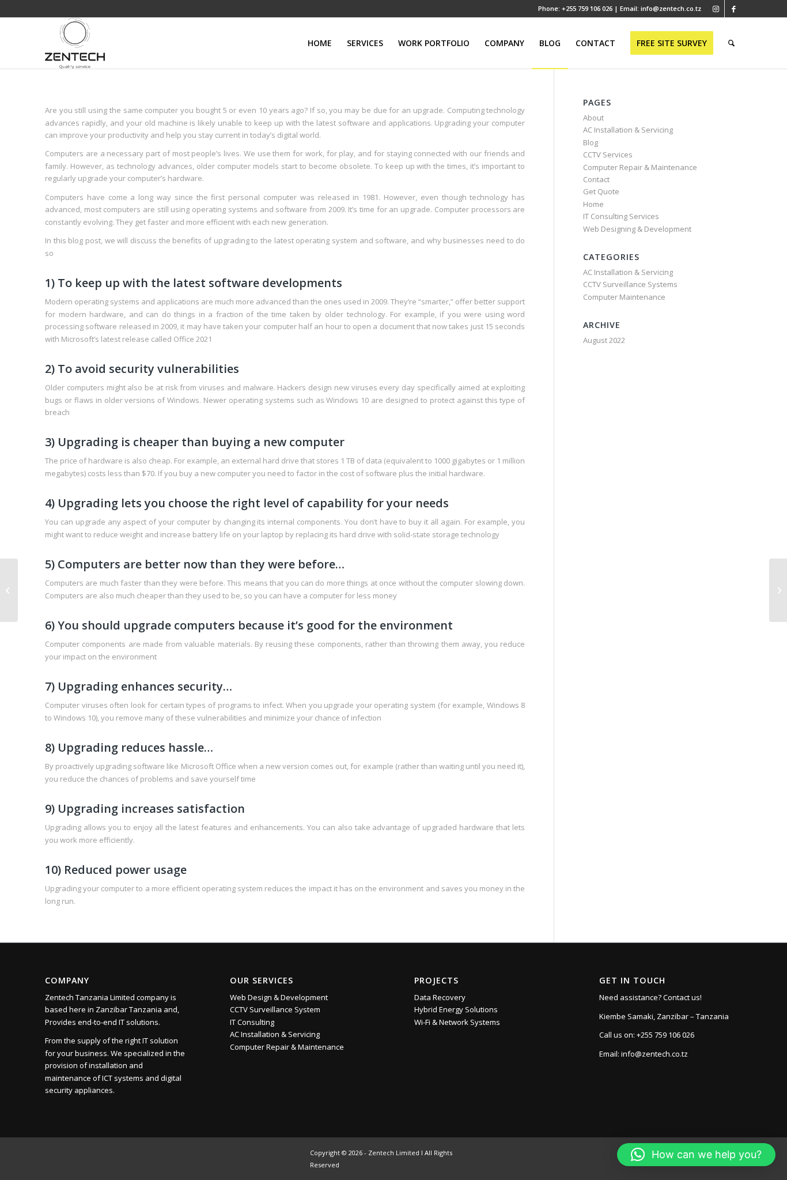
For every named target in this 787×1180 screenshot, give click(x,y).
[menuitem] (319, 43)
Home (593, 204)
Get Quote (601, 191)
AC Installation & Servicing (628, 130)
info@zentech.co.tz (654, 1054)
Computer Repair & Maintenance (640, 167)
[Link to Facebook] (733, 8)
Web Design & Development (279, 997)
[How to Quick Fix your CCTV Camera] (9, 590)
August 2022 (604, 340)
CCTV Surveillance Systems (630, 284)
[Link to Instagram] (715, 8)
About (593, 117)
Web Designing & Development (637, 229)
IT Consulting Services (621, 216)
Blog (590, 142)
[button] (696, 1154)
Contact (596, 179)
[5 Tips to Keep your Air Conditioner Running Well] (778, 590)
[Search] (731, 43)
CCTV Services (608, 154)
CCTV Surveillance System (275, 1009)
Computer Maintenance (624, 297)
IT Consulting (252, 1022)
